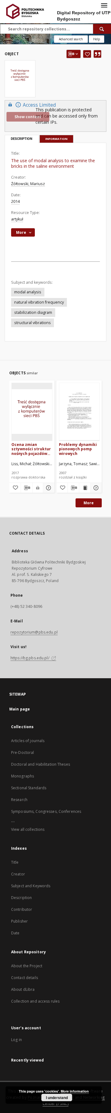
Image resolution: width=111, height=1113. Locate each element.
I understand (57, 1097)
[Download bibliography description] (26, 488)
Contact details (24, 977)
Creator (18, 874)
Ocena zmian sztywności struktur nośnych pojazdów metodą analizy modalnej (31, 449)
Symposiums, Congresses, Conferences (46, 811)
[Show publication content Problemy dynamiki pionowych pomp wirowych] (84, 488)
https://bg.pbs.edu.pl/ (30, 658)
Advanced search (71, 39)
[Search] (102, 29)
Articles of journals (27, 740)
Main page (19, 709)
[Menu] (103, 5)
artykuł (17, 219)
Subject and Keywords (30, 885)
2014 (15, 201)
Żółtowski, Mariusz (28, 183)
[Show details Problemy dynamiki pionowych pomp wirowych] (95, 488)
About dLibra (23, 989)
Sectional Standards (28, 787)
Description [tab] (21, 139)
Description (21, 897)
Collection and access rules (35, 1001)
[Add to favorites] (87, 54)
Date (15, 933)
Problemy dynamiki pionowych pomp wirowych (78, 449)
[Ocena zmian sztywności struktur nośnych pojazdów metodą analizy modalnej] (32, 411)
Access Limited (39, 105)
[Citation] (97, 54)
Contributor (21, 909)
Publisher (19, 921)
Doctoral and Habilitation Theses (40, 764)
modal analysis (27, 292)
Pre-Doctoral (22, 752)
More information (75, 1091)
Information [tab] (56, 139)
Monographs (22, 776)
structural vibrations (32, 322)
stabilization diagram (33, 312)
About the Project (26, 965)
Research (19, 799)
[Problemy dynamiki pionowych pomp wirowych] (79, 411)
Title (15, 862)
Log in (16, 1039)
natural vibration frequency (39, 302)
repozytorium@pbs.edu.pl (34, 632)
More (89, 502)
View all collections (27, 829)
